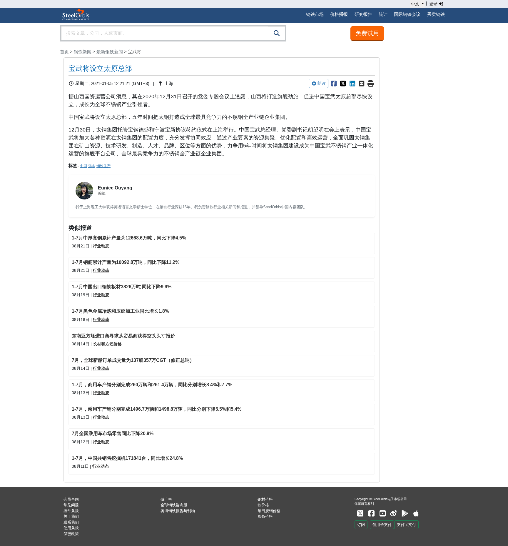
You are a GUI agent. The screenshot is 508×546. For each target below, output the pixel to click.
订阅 (361, 524)
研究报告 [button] (363, 14)
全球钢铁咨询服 (174, 505)
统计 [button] (383, 14)
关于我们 (71, 516)
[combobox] (173, 33)
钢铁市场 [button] (315, 14)
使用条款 (71, 528)
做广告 (166, 499)
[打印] (371, 83)
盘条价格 (265, 516)
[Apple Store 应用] (416, 513)
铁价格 (263, 505)
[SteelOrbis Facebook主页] (371, 513)
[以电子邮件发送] (361, 83)
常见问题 (71, 505)
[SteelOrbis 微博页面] (393, 513)
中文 (415, 3)
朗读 (321, 83)
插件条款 (71, 511)
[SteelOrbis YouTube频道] (382, 513)
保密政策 (71, 534)
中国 (83, 166)
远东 (91, 166)
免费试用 (367, 33)
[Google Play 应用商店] (404, 513)
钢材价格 (265, 499)
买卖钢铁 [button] (436, 14)
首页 (64, 51)
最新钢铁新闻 (109, 51)
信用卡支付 (382, 524)
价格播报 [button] (339, 14)
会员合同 (71, 499)
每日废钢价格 (269, 511)
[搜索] (276, 33)
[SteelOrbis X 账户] (360, 513)
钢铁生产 (103, 166)
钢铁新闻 (82, 51)
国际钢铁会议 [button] (407, 14)
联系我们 (71, 522)
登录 (434, 3)
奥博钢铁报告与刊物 (178, 511)
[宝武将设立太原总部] (334, 83)
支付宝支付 (406, 524)
